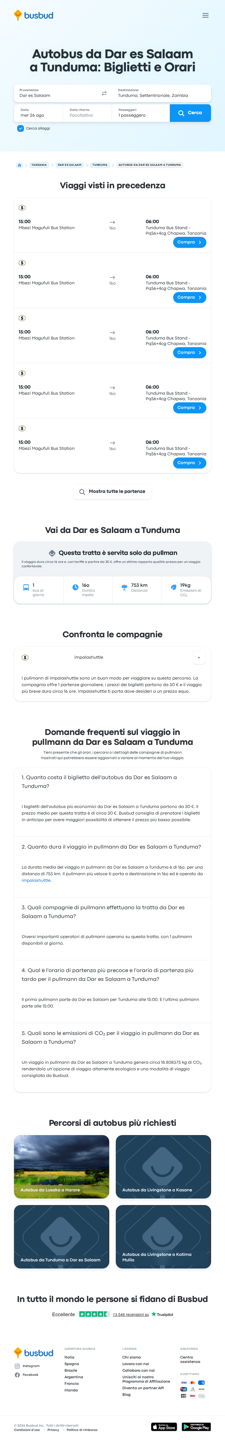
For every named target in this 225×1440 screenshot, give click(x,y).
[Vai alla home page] (33, 15)
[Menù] (205, 15)
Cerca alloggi (38, 128)
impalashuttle (88, 657)
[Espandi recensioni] (199, 657)
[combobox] (55, 93)
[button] (104, 93)
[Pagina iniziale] (19, 165)
